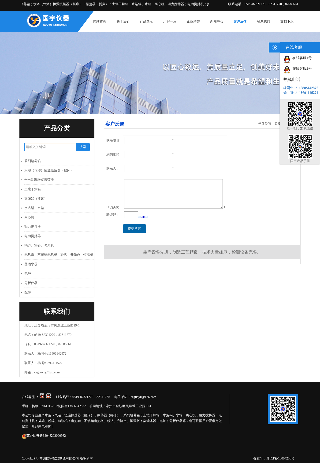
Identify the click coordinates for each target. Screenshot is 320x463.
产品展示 (146, 21)
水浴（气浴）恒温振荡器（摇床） (49, 170)
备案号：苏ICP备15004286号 (273, 458)
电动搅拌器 (32, 236)
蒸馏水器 (30, 264)
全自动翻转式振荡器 (39, 180)
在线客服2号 (301, 68)
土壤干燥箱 (32, 189)
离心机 (29, 217)
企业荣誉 (193, 21)
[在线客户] (274, 47)
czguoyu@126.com (47, 372)
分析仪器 (30, 283)
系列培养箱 (32, 161)
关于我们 (123, 21)
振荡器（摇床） (35, 198)
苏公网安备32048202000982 (46, 435)
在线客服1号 (301, 58)
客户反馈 (240, 21)
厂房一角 (169, 21)
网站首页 (99, 21)
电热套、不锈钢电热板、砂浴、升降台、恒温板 (58, 255)
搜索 (82, 147)
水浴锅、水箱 (34, 208)
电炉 (27, 273)
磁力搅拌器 (32, 226)
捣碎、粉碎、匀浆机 (39, 245)
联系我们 (263, 21)
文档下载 (287, 21)
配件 (27, 292)
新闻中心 (216, 21)
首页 (278, 123)
